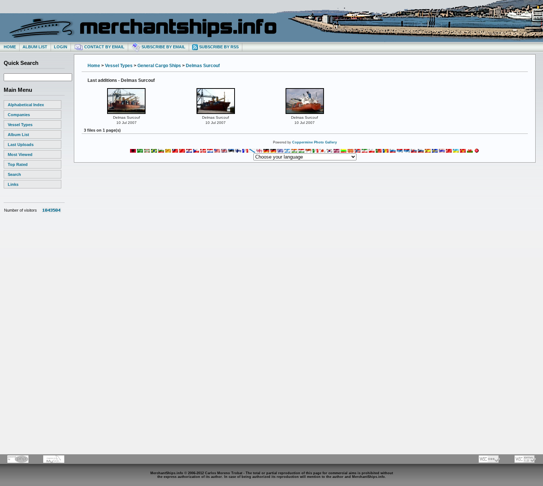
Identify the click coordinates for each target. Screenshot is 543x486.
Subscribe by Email (162, 47)
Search (14, 174)
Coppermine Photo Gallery (314, 142)
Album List (35, 47)
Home (10, 47)
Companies (19, 114)
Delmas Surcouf (203, 65)
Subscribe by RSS (218, 47)
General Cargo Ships (159, 65)
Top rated (18, 164)
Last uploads (21, 144)
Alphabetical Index (26, 105)
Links (13, 184)
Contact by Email (103, 47)
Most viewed (20, 154)
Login (60, 47)
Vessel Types (20, 124)
